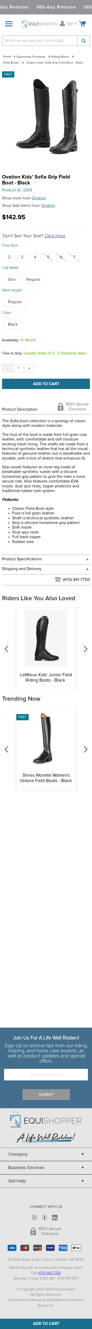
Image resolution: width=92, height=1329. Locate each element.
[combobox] (46, 41)
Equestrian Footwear (31, 56)
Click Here (54, 236)
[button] (9, 257)
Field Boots (11, 62)
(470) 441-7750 (76, 580)
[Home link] (7, 57)
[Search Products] (83, 41)
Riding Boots (60, 56)
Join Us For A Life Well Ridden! (46, 1037)
